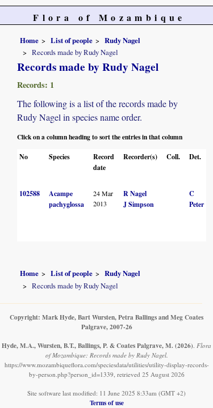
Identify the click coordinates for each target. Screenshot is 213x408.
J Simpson (138, 204)
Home (29, 40)
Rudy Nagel (122, 40)
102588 (29, 193)
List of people (72, 40)
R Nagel (135, 193)
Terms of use (107, 402)
